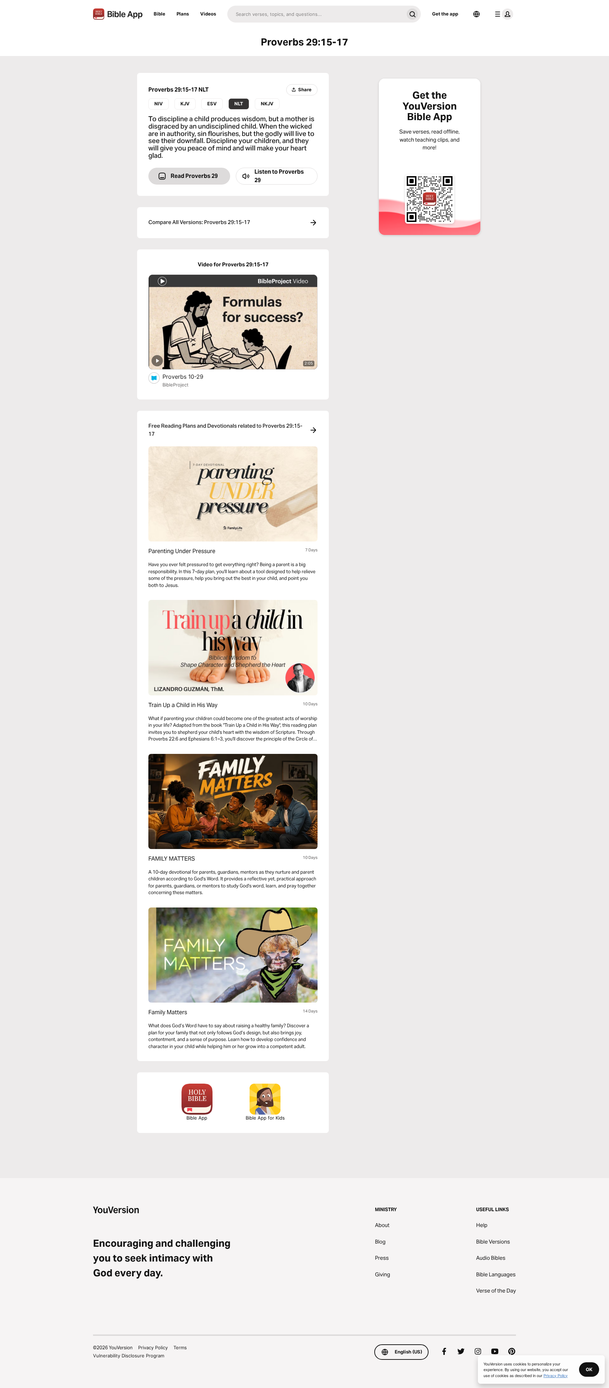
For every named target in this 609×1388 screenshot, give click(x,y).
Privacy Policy (153, 1347)
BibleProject (175, 385)
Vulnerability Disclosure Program (128, 1355)
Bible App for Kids (265, 1118)
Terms (180, 1347)
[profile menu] (502, 14)
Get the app (445, 14)
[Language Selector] (476, 14)
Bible (159, 14)
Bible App (196, 1118)
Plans (183, 14)
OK (589, 1369)
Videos (208, 14)
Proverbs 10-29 (190, 376)
